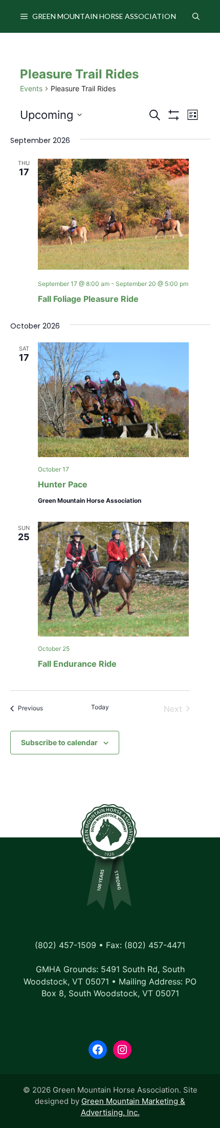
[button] (196, 16)
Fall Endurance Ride (77, 664)
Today (100, 707)
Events (31, 88)
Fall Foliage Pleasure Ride (88, 299)
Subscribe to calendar (59, 742)
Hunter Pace (62, 484)
